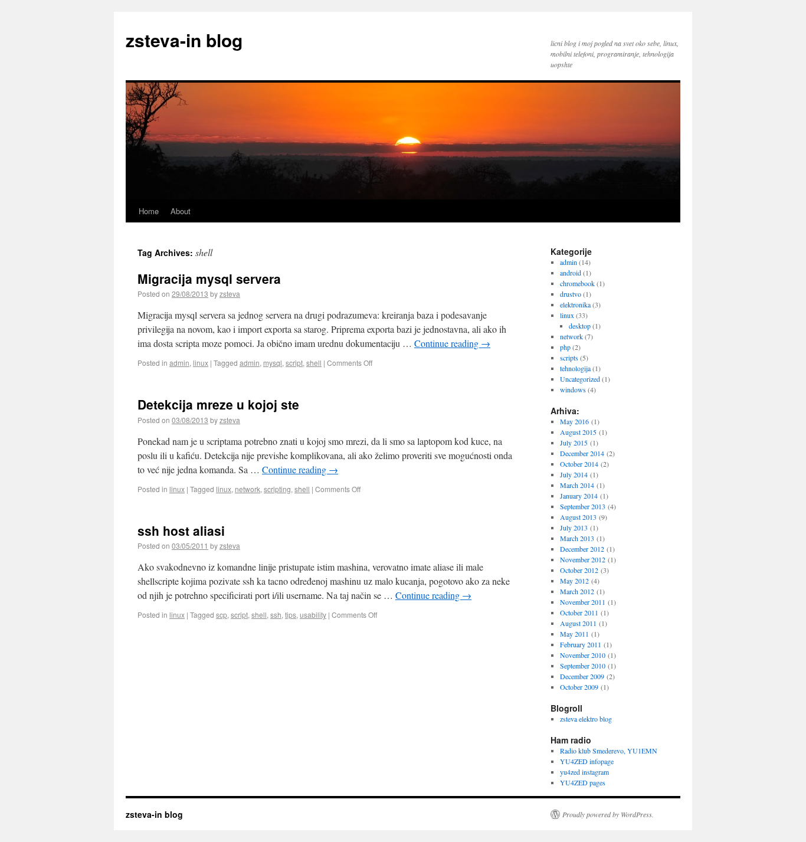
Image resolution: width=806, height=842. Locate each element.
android (570, 272)
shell (314, 363)
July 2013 (574, 527)
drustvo (570, 294)
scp (221, 615)
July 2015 (574, 442)
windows (573, 389)
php (565, 347)
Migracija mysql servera (209, 278)
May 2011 (574, 633)
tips (290, 615)
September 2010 (582, 665)
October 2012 (579, 570)
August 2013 (578, 517)
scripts (569, 357)
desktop (580, 325)
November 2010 (582, 655)
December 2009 (582, 676)
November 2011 (582, 602)
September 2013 (582, 506)
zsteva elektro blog (586, 718)
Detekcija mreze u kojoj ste (218, 404)
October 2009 (579, 687)
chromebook (577, 283)
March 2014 (577, 485)
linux (200, 363)
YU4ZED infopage (587, 761)
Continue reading (452, 343)
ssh (275, 615)
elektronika (575, 304)
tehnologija (575, 368)
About (181, 211)
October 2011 (579, 612)
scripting (277, 489)
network (247, 489)
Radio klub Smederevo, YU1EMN (608, 750)
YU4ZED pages (582, 782)
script (294, 363)
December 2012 (582, 548)
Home (149, 211)
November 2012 (582, 559)
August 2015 (578, 432)
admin (179, 363)
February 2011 (580, 644)
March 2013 (577, 538)
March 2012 (577, 591)
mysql (272, 363)
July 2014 (574, 474)
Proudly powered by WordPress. (608, 814)
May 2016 (574, 421)
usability (313, 615)
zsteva (229, 294)
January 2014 (579, 495)
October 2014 (579, 463)
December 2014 (582, 453)
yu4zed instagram (584, 772)
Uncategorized (580, 379)
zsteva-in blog (184, 40)
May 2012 (574, 580)
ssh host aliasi (181, 530)
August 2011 (578, 623)
